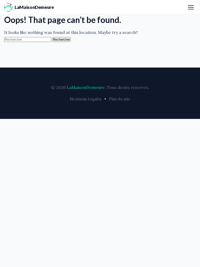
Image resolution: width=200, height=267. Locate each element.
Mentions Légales (85, 99)
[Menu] (191, 7)
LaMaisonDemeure (34, 7)
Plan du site (119, 99)
